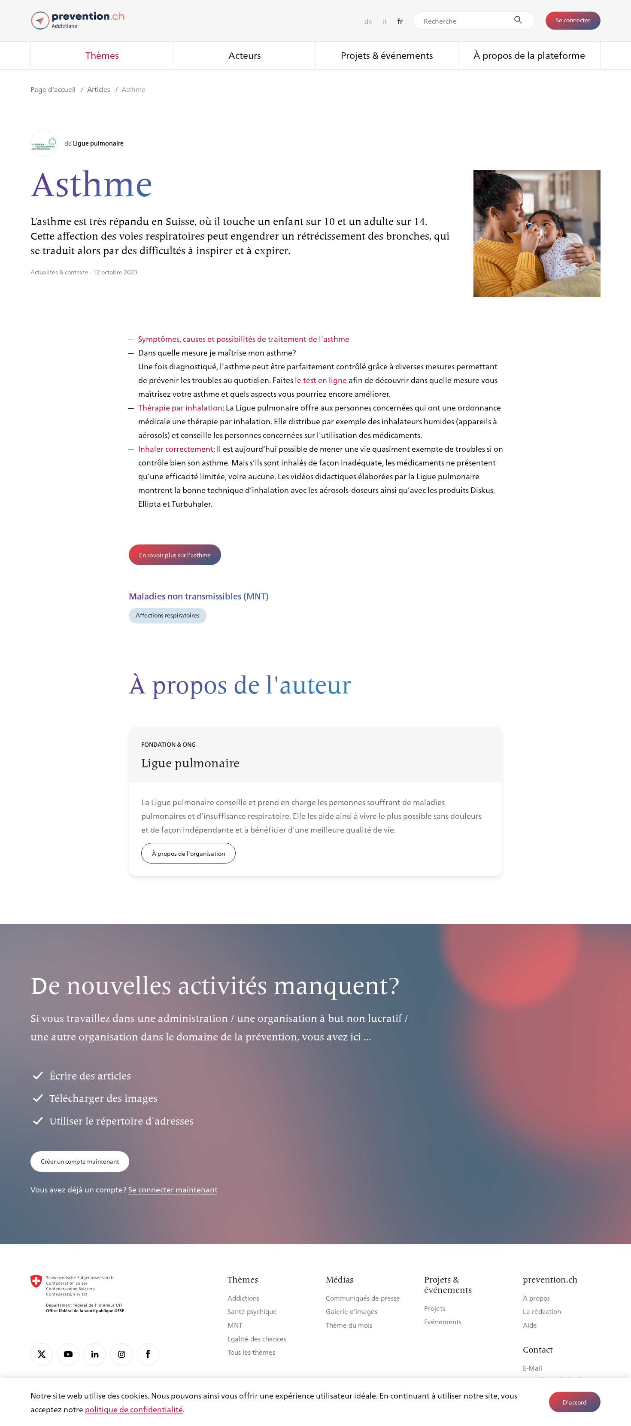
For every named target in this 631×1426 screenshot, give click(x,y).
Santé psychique (252, 1311)
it (385, 21)
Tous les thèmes (251, 1351)
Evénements (442, 1321)
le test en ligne (321, 379)
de (368, 21)
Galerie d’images (351, 1311)
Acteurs (244, 55)
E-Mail (532, 1367)
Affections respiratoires (168, 615)
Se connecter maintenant (173, 1189)
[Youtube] (68, 1354)
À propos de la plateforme (529, 55)
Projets (434, 1308)
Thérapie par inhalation (180, 407)
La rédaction (542, 1311)
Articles (99, 89)
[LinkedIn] (95, 1354)
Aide (530, 1324)
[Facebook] (148, 1354)
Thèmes (102, 55)
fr (400, 21)
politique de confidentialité (134, 1409)
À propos (536, 1297)
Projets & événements (387, 55)
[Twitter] (41, 1354)
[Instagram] (121, 1354)
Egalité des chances (257, 1338)
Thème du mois (349, 1324)
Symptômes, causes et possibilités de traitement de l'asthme (243, 338)
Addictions (243, 1297)
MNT (235, 1324)
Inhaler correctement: (176, 448)
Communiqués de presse (363, 1297)
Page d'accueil (53, 89)
